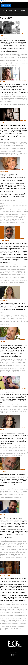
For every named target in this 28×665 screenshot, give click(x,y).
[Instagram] (13, 655)
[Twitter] (15, 655)
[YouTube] (17, 655)
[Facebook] (11, 655)
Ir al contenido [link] (3, 0)
